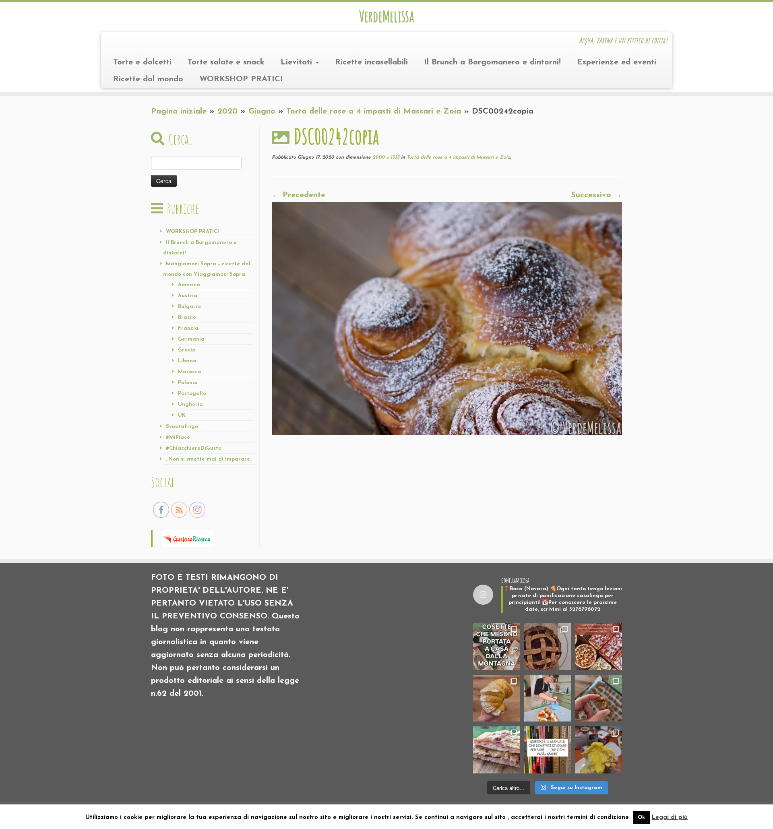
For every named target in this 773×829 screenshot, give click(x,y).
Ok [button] (641, 817)
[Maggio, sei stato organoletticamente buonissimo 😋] (496, 698)
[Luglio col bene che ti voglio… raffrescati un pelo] (547, 646)
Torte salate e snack (226, 62)
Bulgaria (189, 306)
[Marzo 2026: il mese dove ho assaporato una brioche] (598, 749)
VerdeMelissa (386, 16)
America (189, 284)
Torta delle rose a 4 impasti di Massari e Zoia (373, 112)
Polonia (188, 382)
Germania (191, 339)
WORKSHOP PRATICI (241, 79)
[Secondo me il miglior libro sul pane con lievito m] (547, 749)
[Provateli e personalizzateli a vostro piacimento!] (598, 698)
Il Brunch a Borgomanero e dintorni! (492, 62)
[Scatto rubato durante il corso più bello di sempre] (547, 698)
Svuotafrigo (182, 426)
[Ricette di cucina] (187, 538)
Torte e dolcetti (142, 62)
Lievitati (298, 62)
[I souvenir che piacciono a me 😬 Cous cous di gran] (496, 646)
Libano (187, 361)
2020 (227, 112)
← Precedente (298, 195)
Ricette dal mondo (148, 79)
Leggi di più (670, 818)
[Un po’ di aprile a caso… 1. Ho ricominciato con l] (496, 749)
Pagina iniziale (179, 112)
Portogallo (192, 393)
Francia (188, 328)
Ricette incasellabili (371, 62)
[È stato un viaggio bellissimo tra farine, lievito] (598, 646)
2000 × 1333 (385, 157)
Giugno (261, 112)
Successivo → (596, 195)
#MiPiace (178, 437)
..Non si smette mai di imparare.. (209, 459)
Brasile (187, 317)
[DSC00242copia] (447, 318)
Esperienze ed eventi (616, 62)
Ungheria (190, 404)
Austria (187, 295)
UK (182, 415)
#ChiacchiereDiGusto (193, 448)
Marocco (189, 371)
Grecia (187, 350)
